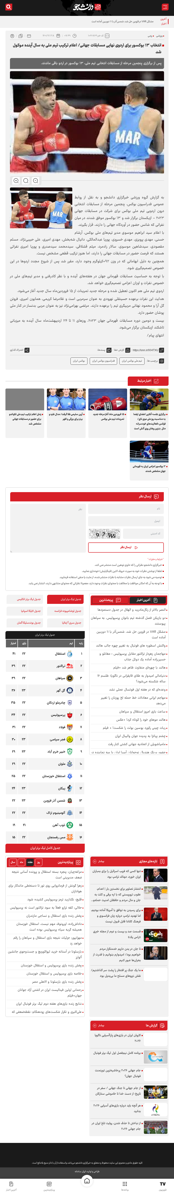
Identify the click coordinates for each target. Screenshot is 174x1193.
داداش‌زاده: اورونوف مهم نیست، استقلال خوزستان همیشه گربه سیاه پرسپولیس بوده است (49, 927)
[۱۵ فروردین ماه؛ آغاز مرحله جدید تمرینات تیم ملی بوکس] (107, 399)
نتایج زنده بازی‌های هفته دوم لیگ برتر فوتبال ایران (49, 1004)
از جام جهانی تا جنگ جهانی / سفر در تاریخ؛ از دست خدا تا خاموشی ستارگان (118, 1091)
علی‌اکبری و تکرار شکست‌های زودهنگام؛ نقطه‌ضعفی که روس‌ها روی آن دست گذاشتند (47, 1015)
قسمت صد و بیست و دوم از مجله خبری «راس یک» (117, 934)
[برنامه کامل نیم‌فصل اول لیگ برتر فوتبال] (155, 1057)
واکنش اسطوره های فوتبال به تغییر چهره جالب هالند (131, 646)
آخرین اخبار (143, 600)
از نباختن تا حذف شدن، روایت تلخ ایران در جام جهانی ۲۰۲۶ (116, 1126)
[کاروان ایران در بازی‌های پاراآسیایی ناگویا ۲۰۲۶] (155, 1039)
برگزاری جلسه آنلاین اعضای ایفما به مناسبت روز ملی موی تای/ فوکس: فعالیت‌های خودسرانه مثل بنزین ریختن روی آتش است (149, 421)
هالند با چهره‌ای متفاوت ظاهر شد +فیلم (139, 668)
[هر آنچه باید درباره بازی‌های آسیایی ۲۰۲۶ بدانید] (155, 1109)
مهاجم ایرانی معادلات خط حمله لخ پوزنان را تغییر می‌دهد (133, 701)
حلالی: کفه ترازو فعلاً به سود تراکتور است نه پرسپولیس (46, 908)
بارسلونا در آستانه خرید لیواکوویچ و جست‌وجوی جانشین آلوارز (45, 954)
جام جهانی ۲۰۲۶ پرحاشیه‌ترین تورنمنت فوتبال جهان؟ (118, 1073)
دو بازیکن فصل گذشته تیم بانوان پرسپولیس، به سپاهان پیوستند (128, 621)
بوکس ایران (79, 361)
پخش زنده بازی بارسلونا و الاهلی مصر (57, 982)
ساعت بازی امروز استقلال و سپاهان (142, 712)
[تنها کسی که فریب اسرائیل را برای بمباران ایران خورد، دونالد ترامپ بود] (155, 875)
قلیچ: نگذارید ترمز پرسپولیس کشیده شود (54, 900)
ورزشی (159, 36)
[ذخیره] (20, 36)
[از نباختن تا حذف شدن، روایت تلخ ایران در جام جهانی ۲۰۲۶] (155, 1127)
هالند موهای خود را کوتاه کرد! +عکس (141, 720)
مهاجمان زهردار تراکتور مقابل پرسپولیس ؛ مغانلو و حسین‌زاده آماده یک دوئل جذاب (132, 657)
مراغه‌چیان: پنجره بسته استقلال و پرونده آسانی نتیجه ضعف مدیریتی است (47, 875)
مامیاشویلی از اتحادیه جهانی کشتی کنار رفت (137, 744)
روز (38, 862)
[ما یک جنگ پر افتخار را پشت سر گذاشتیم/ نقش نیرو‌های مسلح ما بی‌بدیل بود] (155, 974)
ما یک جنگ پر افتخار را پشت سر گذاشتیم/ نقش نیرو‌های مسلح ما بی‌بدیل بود (116, 973)
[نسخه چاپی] (12, 36)
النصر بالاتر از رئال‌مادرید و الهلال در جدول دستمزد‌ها (132, 610)
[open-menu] (165, 7)
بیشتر (98, 861)
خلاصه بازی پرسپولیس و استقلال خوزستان (54, 974)
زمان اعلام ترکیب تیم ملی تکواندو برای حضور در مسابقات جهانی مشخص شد (25, 419)
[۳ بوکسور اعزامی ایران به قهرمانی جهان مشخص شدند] (149, 451)
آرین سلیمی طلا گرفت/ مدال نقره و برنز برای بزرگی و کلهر (66, 417)
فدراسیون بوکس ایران (103, 361)
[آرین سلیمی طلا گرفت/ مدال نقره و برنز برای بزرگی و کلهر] (66, 399)
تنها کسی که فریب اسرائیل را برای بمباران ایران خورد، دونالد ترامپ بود (116, 874)
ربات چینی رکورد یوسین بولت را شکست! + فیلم (134, 728)
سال (13, 862)
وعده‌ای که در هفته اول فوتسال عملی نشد (137, 690)
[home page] (87, 1181)
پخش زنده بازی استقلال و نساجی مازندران (54, 916)
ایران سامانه (80, 1171)
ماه (21, 862)
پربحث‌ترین (106, 600)
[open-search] (8, 7)
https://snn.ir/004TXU (145, 350)
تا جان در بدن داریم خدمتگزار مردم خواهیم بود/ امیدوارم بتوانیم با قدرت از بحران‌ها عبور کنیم (117, 954)
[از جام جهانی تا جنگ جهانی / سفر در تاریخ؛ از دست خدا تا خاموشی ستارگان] (155, 1092)
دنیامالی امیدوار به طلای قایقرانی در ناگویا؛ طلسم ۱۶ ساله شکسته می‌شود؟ (131, 679)
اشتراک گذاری (16, 350)
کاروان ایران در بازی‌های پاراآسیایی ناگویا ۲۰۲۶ (118, 1038)
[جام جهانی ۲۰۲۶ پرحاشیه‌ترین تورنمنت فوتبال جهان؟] (155, 1074)
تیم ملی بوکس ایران (132, 361)
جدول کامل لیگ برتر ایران (45, 848)
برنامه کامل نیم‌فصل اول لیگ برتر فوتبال (117, 1053)
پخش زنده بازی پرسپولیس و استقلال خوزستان (51, 966)
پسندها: (101, 350)
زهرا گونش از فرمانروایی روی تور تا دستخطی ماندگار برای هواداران (45, 888)
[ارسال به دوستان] (29, 36)
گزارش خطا (119, 350)
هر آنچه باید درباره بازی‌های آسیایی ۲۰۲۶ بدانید (117, 1108)
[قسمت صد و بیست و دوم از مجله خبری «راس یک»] (155, 935)
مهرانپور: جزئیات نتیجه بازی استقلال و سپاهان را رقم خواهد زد (47, 941)
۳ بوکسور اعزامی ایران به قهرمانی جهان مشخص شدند (149, 469)
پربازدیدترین (49, 1190)
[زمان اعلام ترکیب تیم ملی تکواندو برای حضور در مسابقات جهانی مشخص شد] (24, 399)
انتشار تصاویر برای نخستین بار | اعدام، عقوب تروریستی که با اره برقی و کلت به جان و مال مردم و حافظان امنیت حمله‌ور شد (116, 894)
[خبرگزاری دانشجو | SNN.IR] (87, 7)
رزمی (150, 36)
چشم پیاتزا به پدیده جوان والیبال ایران (140, 736)
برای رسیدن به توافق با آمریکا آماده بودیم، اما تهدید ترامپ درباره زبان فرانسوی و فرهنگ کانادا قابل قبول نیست (116, 916)
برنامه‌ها (125, 1190)
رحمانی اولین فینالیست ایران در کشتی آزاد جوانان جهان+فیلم (50, 993)
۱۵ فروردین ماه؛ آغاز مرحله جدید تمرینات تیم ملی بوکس (108, 417)
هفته (30, 862)
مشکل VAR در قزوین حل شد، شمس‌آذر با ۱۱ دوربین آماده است (122, 21)
